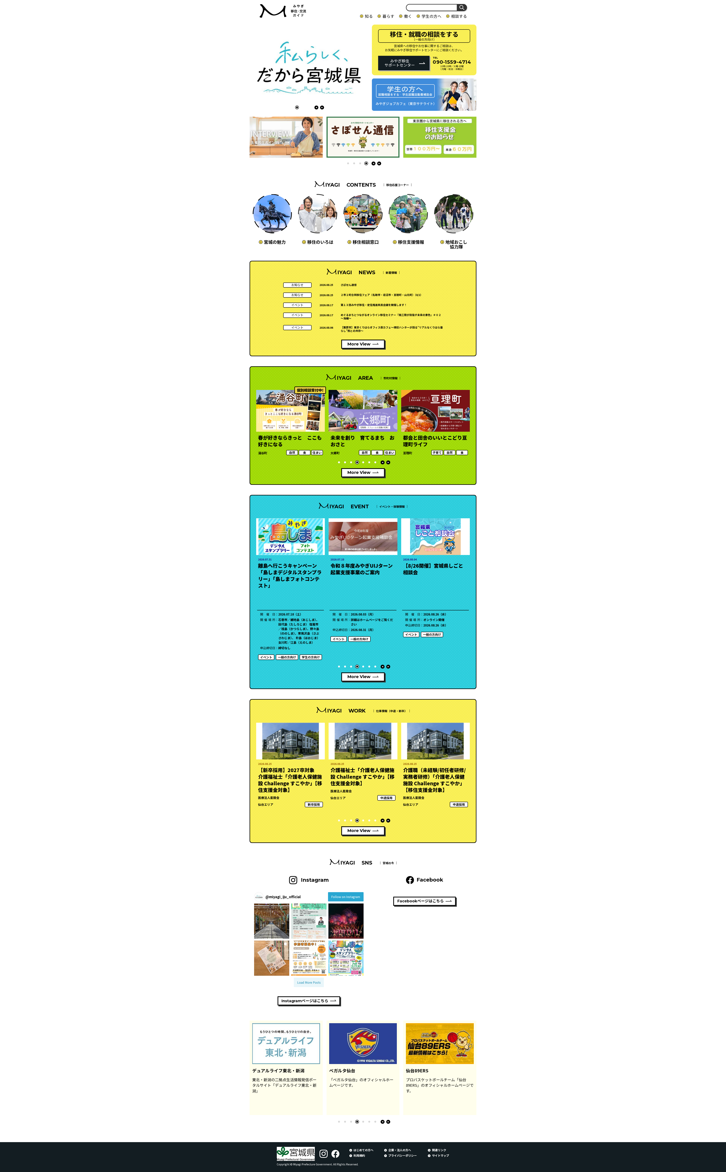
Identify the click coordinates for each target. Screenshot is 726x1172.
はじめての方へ (363, 1150)
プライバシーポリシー (402, 1155)
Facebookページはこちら (420, 901)
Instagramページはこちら (304, 1001)
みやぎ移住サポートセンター (400, 63)
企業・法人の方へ (399, 1150)
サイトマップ (440, 1155)
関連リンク (439, 1150)
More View (359, 344)
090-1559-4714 (452, 62)
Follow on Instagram (345, 896)
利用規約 (359, 1155)
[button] (297, 107)
